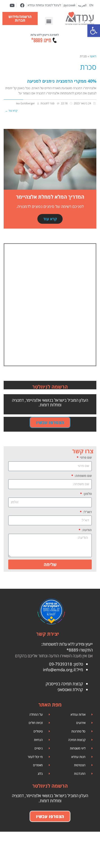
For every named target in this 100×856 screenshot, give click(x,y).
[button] (49, 21)
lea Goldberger (25, 103)
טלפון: (87, 493)
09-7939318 (60, 664)
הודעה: (86, 530)
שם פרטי (85, 457)
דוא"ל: (87, 512)
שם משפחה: (83, 475)
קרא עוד (50, 219)
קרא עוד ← (11, 110)
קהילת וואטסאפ (70, 689)
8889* (72, 650)
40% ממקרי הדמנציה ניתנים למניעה (61, 81)
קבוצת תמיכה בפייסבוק (64, 684)
